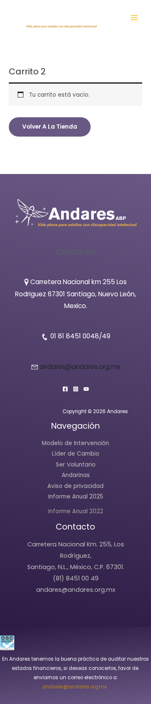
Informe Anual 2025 (75, 497)
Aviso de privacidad (75, 486)
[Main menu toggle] (134, 17)
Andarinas (76, 475)
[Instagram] (75, 389)
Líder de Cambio (75, 454)
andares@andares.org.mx (79, 366)
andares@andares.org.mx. (75, 686)
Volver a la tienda (49, 127)
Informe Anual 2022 (75, 511)
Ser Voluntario (76, 465)
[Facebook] (65, 389)
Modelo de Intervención (75, 443)
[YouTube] (86, 389)
